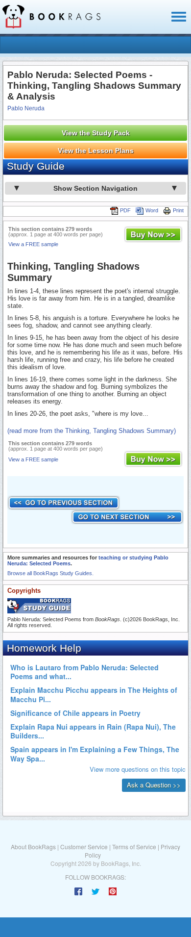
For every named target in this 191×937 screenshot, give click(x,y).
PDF (125, 210)
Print (178, 210)
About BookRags (33, 846)
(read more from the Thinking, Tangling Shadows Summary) (91, 430)
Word (151, 210)
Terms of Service (134, 846)
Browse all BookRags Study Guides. (50, 573)
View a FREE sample (33, 244)
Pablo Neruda (26, 108)
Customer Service (84, 846)
